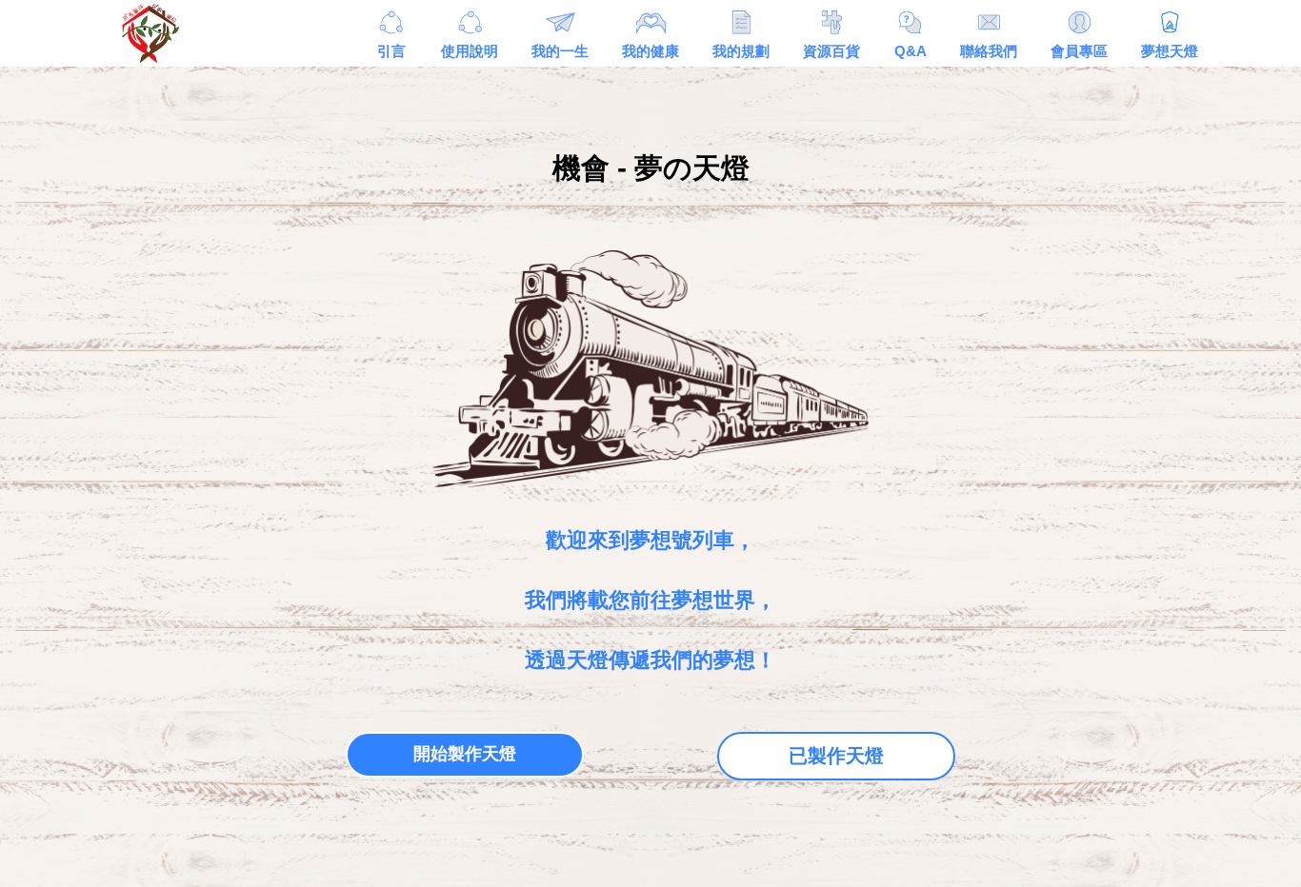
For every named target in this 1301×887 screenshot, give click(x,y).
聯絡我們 (988, 51)
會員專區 (1079, 51)
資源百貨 (831, 51)
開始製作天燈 (464, 753)
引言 (391, 51)
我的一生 (560, 51)
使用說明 (469, 51)
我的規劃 (741, 51)
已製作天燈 (836, 755)
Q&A (910, 51)
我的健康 (650, 51)
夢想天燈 (1169, 51)
